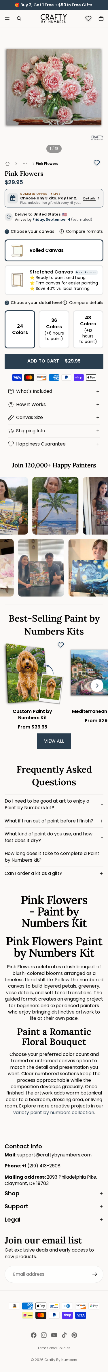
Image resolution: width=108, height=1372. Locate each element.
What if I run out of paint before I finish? (49, 821)
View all (54, 741)
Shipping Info (30, 430)
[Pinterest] (74, 1335)
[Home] (7, 163)
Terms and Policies (54, 1347)
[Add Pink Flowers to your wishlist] (96, 162)
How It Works (31, 404)
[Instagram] (43, 1335)
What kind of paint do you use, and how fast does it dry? (48, 837)
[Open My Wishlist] (88, 18)
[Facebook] (33, 1335)
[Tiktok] (64, 1335)
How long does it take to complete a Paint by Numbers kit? (52, 856)
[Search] (19, 18)
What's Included (34, 391)
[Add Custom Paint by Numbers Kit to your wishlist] (60, 645)
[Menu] (7, 18)
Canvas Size (29, 417)
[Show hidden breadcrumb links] (24, 163)
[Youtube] (54, 1335)
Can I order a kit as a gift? (33, 873)
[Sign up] (95, 1274)
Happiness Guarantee (41, 444)
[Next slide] (97, 686)
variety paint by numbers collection (53, 1112)
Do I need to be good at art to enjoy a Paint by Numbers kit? (47, 804)
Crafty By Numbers (60, 1359)
